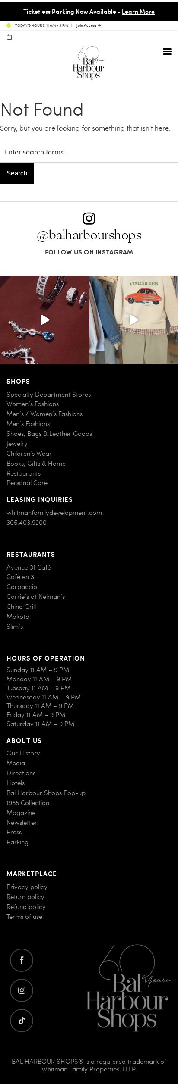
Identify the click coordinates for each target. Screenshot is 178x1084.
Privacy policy (27, 887)
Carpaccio (21, 587)
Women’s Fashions (32, 404)
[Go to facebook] (21, 960)
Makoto (17, 616)
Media (15, 763)
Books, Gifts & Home (36, 463)
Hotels (15, 783)
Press (14, 832)
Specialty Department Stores (48, 394)
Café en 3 (20, 577)
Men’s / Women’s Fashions (44, 414)
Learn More (138, 11)
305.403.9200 (26, 522)
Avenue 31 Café (28, 567)
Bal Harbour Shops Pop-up (46, 793)
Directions (20, 773)
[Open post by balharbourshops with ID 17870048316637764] (133, 320)
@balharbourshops (89, 235)
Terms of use (24, 916)
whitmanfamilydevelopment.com (54, 512)
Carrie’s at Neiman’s (35, 596)
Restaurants (23, 473)
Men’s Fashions (28, 424)
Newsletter (21, 822)
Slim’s (14, 626)
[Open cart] (9, 37)
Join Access (86, 25)
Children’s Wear (29, 453)
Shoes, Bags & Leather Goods (49, 433)
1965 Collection (27, 803)
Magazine (20, 812)
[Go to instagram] (21, 990)
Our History (23, 753)
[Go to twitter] (21, 1020)
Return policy (25, 897)
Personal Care (27, 483)
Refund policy (26, 906)
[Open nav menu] (167, 51)
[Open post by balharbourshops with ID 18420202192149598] (44, 320)
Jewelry (17, 443)
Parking (17, 842)
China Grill (21, 606)
